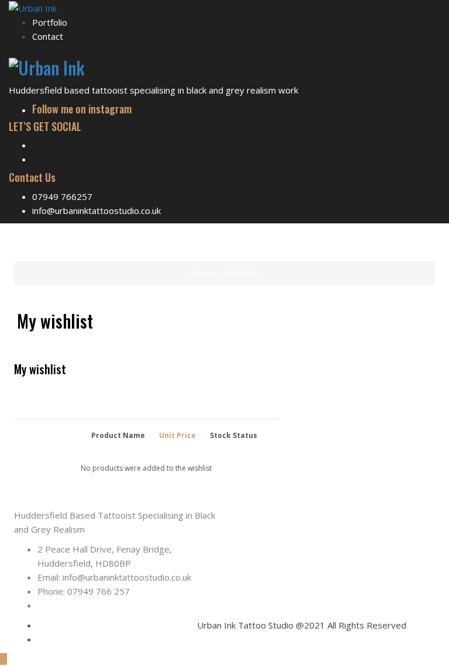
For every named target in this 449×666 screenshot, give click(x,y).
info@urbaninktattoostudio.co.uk (96, 210)
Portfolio (49, 22)
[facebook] (40, 625)
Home (201, 273)
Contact (47, 36)
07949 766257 (62, 196)
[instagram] (40, 639)
